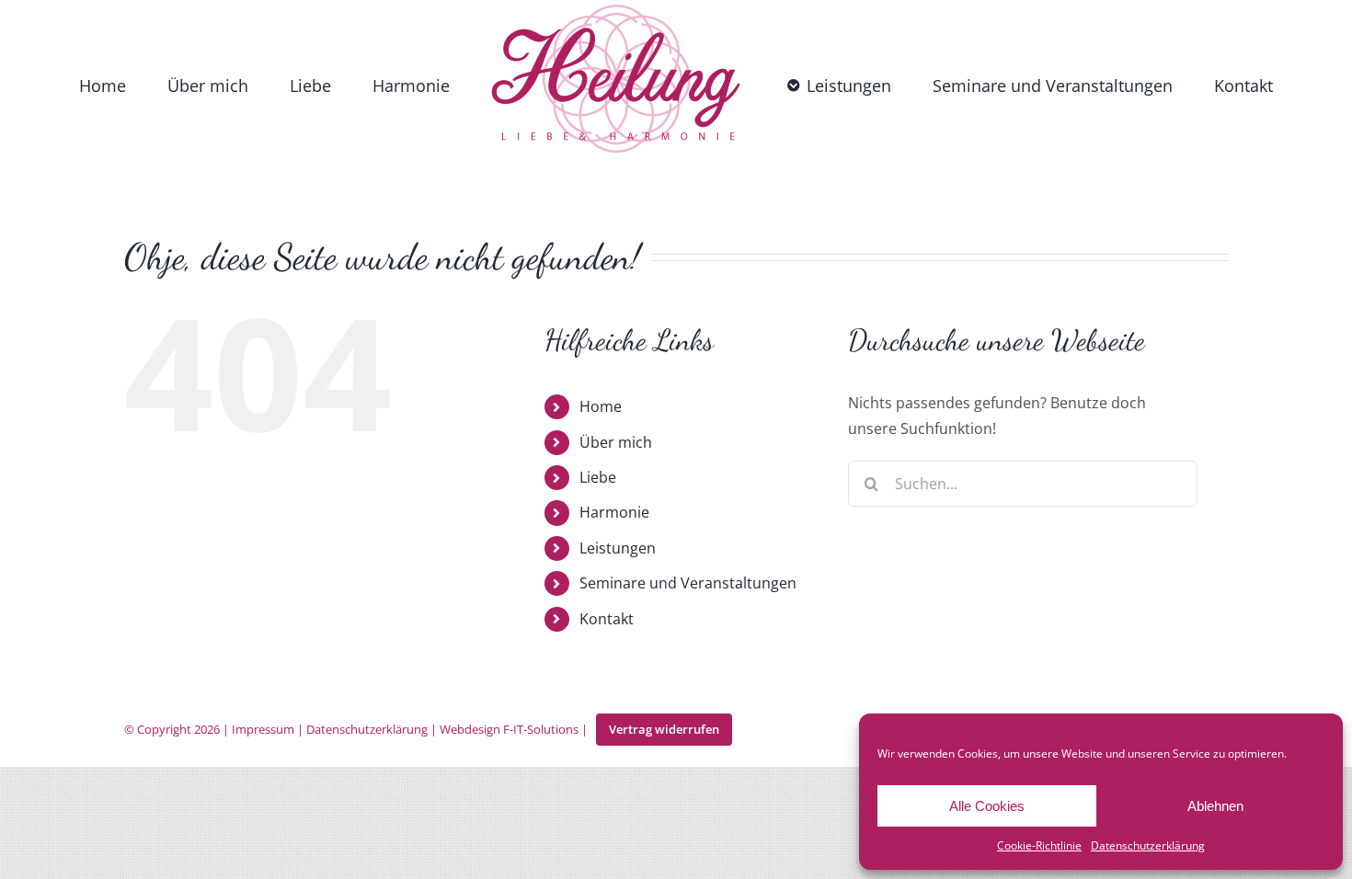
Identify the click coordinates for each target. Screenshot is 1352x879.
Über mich (615, 442)
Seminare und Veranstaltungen (687, 583)
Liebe (597, 477)
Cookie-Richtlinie (1039, 845)
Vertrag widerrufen (664, 729)
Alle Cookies (987, 806)
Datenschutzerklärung (1148, 845)
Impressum (263, 729)
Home (600, 406)
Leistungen (617, 548)
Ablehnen (1215, 806)
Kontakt (606, 619)
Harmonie (614, 512)
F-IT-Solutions (541, 729)
